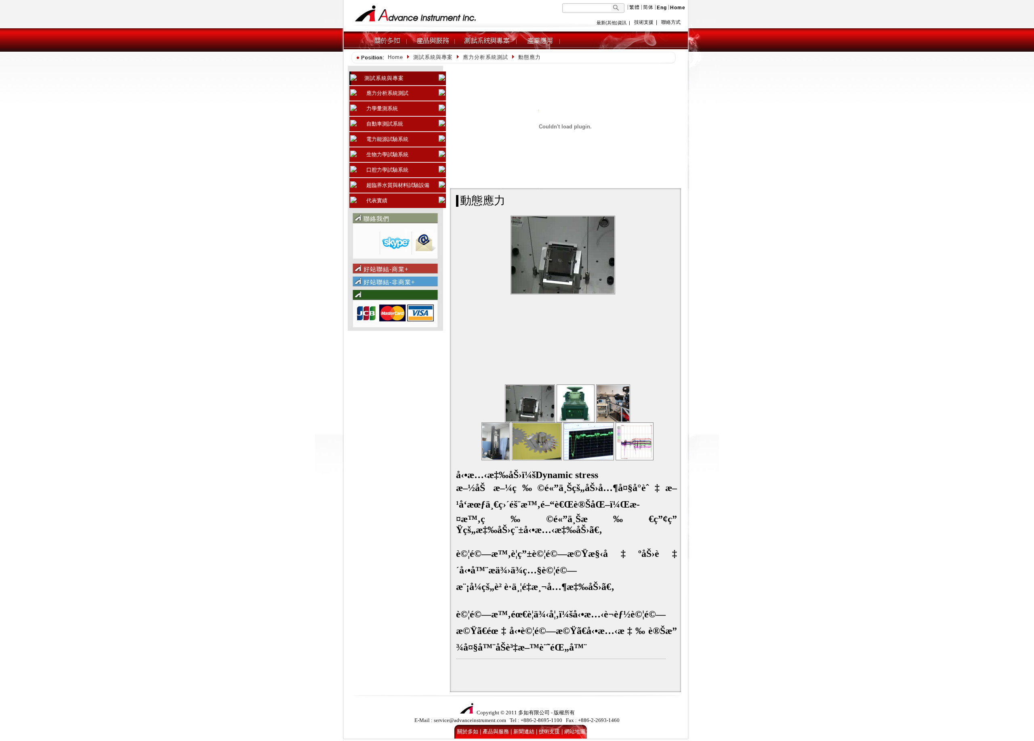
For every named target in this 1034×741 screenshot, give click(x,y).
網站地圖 (574, 731)
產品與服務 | (497, 731)
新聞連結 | (525, 731)
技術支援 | (551, 731)
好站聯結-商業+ (386, 269)
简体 (648, 7)
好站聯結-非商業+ (389, 282)
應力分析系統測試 (485, 57)
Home (395, 57)
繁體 (634, 7)
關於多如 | (469, 731)
